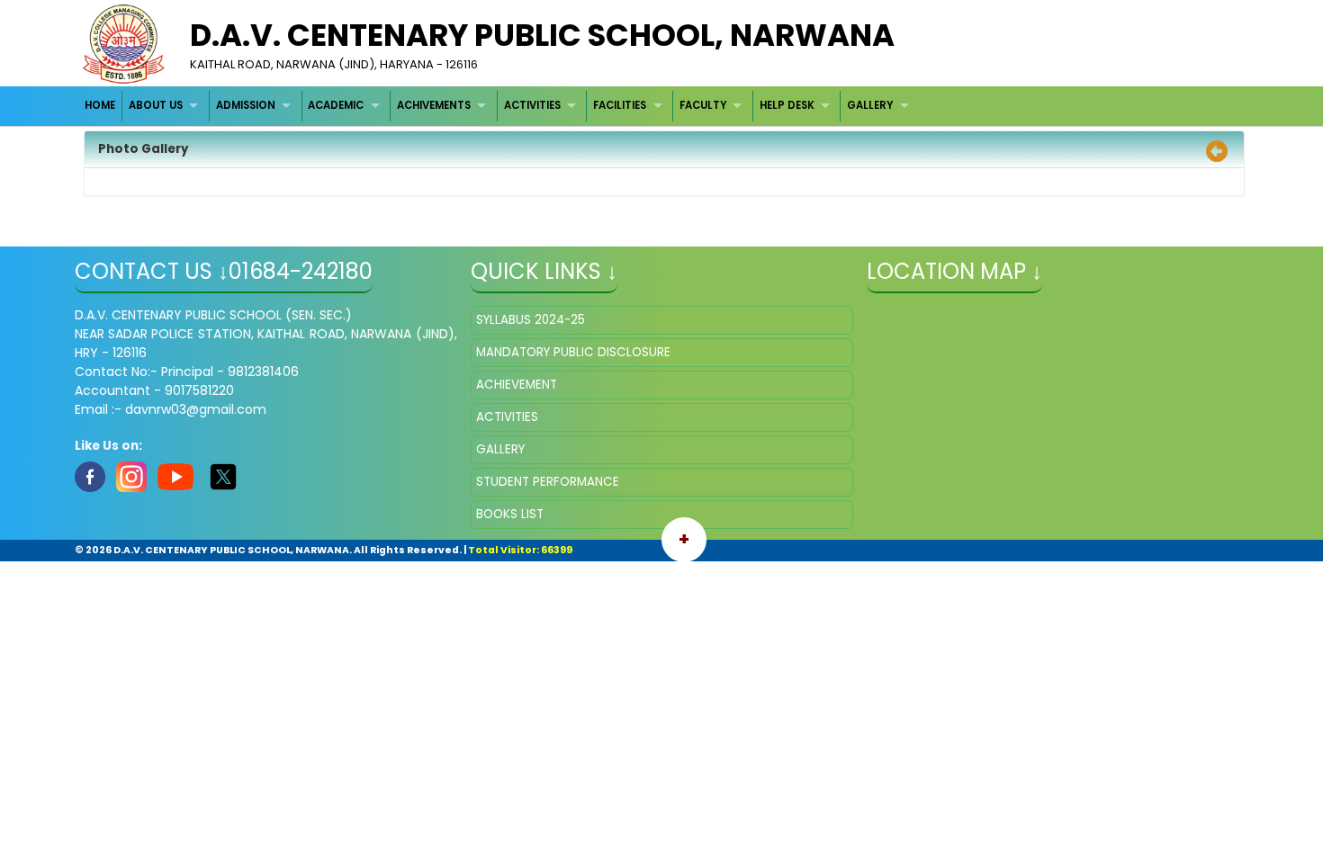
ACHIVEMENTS (434, 105)
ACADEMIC (336, 105)
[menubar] (499, 106)
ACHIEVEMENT (516, 384)
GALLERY (870, 105)
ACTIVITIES (532, 105)
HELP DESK (787, 105)
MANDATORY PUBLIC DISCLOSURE (573, 352)
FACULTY (703, 105)
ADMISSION (245, 105)
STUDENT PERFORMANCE (547, 481)
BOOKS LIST (510, 514)
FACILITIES (619, 105)
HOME (100, 105)
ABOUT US (156, 105)
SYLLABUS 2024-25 (530, 319)
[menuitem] (101, 106)
